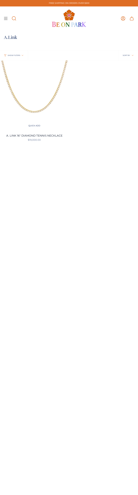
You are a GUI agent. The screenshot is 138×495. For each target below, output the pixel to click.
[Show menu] (5, 18)
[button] (14, 18)
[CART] (131, 18)
